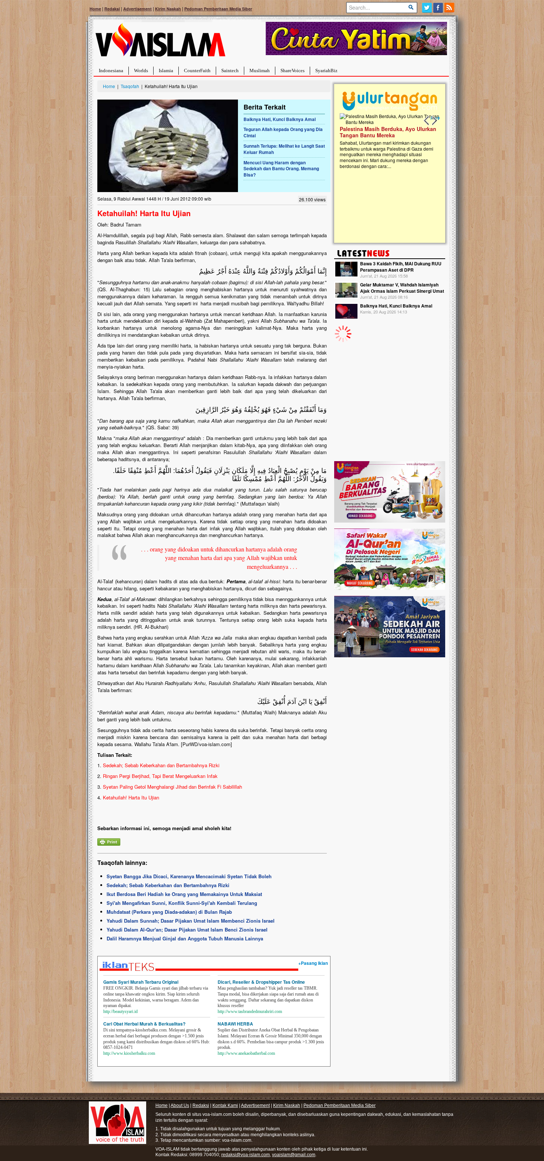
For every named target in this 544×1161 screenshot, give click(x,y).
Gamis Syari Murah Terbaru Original (140, 982)
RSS (450, 7)
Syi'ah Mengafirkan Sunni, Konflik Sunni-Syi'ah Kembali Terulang (182, 902)
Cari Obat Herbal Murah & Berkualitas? (144, 1023)
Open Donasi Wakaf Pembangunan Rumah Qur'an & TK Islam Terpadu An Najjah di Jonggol (387, 141)
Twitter (427, 7)
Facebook (438, 7)
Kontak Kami (225, 1105)
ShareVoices (293, 70)
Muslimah (259, 70)
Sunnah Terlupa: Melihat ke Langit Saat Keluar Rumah (284, 148)
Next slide (434, 120)
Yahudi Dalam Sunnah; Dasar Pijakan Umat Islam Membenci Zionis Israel (191, 920)
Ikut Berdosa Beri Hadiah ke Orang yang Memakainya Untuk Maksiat (184, 893)
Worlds (141, 70)
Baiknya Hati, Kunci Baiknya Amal (280, 119)
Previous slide (426, 120)
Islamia (166, 70)
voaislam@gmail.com (293, 1154)
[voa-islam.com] (160, 43)
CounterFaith (197, 70)
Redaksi (112, 8)
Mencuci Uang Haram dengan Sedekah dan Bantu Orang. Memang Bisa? (281, 168)
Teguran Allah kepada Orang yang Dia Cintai (283, 132)
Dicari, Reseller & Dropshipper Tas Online (261, 982)
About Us (180, 1105)
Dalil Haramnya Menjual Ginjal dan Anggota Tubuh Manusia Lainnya (185, 938)
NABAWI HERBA (235, 1023)
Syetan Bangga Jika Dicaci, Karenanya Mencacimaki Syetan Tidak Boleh (189, 876)
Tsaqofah (130, 86)
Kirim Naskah (168, 8)
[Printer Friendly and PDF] (108, 841)
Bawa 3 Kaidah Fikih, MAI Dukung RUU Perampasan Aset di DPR (400, 266)
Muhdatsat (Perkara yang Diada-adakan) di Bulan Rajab (169, 911)
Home (95, 8)
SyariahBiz (326, 70)
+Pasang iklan (313, 963)
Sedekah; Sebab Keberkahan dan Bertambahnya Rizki (168, 885)
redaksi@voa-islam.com (245, 1154)
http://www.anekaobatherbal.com (246, 1053)
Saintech (230, 70)
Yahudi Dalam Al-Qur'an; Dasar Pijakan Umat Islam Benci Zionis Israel (187, 929)
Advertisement (137, 8)
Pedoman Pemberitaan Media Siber (218, 8)
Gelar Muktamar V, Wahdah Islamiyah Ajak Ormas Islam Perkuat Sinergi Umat (402, 287)
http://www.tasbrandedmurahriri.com (250, 1011)
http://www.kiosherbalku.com (129, 1053)
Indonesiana (111, 70)
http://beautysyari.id (120, 1011)
